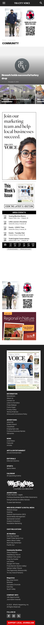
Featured (10, 443)
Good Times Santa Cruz (15, 538)
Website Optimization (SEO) (16, 514)
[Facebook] (9, 616)
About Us (10, 398)
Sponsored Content (13, 519)
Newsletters (11, 396)
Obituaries (10, 433)
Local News (11, 441)
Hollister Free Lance (13, 557)
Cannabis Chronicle (13, 584)
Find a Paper (11, 407)
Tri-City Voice (11, 573)
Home (4, 40)
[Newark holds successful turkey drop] (22, 66)
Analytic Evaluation (13, 521)
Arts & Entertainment (14, 453)
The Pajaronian (12, 570)
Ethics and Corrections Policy (17, 414)
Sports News (11, 468)
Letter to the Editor (13, 403)
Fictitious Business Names (16, 431)
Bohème (10, 582)
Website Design (12, 510)
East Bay (10, 587)
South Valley (11, 589)
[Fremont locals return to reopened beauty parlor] (17, 98)
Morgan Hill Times (13, 564)
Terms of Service (12, 412)
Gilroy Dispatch (12, 552)
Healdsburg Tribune (13, 555)
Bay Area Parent (12, 580)
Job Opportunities (13, 597)
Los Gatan (10, 561)
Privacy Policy (11, 409)
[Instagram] (14, 616)
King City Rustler (12, 559)
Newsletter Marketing (14, 523)
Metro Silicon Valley (13, 540)
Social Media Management (16, 516)
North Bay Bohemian (14, 543)
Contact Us (11, 400)
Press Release (11, 405)
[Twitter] (19, 616)
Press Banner (11, 566)
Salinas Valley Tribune (14, 568)
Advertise (10, 422)
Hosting (9, 512)
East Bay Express (13, 536)
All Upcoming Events (14, 476)
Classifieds (10, 427)
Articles (9, 445)
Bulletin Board (12, 424)
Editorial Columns (13, 461)
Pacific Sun (11, 545)
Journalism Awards (13, 599)
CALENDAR (11, 473)
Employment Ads (13, 429)
